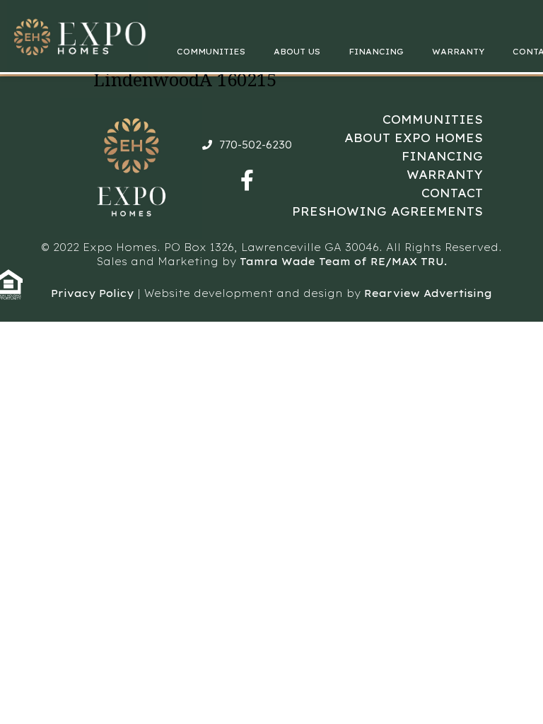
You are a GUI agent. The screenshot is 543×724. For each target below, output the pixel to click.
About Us (297, 52)
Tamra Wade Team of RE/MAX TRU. (343, 261)
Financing (376, 52)
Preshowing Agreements (387, 211)
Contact (452, 193)
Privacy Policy (92, 293)
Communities (211, 52)
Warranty (458, 52)
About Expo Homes (413, 138)
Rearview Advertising (428, 293)
